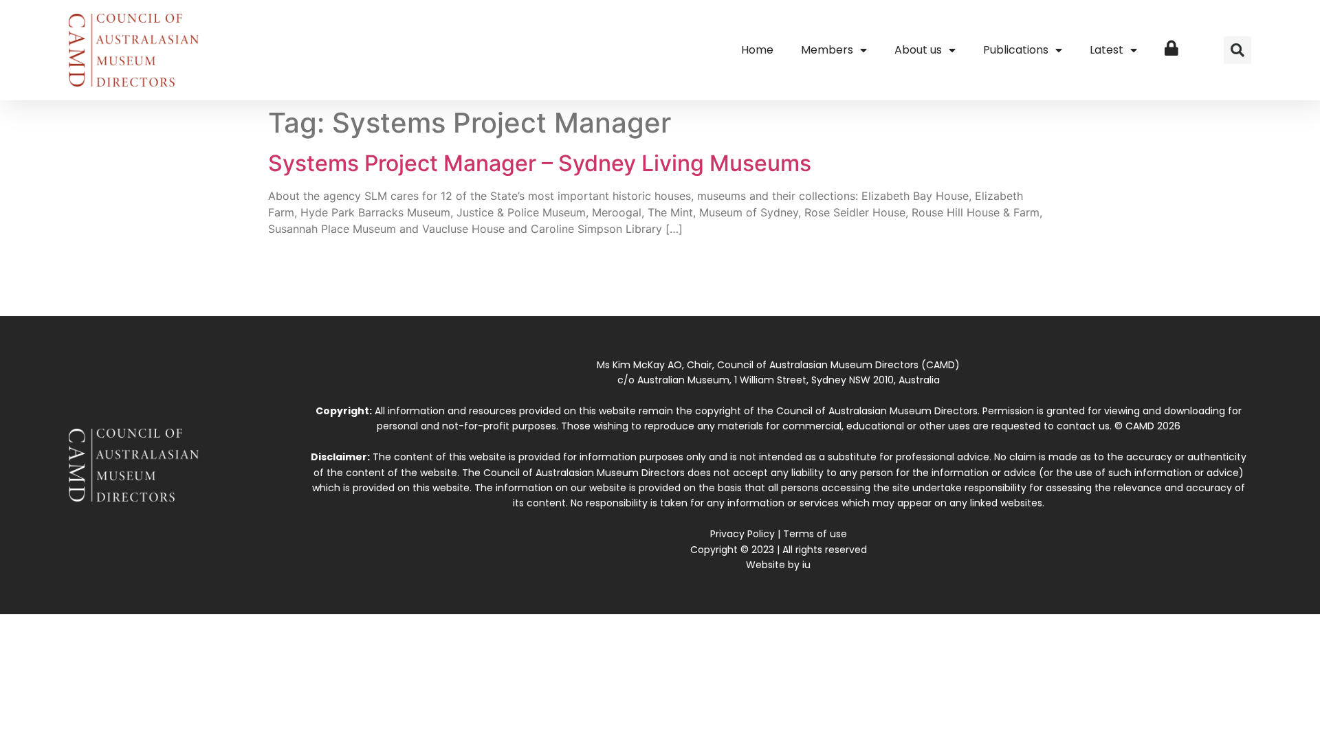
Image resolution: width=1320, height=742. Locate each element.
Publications (1015, 50)
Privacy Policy (742, 534)
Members (827, 50)
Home (757, 50)
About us (918, 50)
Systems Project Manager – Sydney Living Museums (539, 163)
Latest (1106, 50)
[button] (1237, 50)
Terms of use (815, 534)
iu (806, 565)
